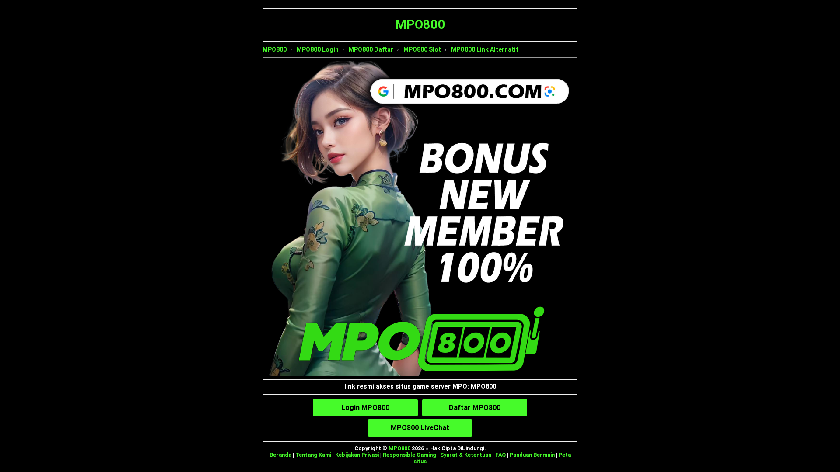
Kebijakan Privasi (357, 454)
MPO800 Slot (422, 49)
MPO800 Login (318, 49)
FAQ (500, 454)
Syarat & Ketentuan (465, 454)
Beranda (280, 454)
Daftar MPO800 (474, 407)
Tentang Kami (313, 454)
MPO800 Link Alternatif (484, 49)
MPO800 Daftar (371, 49)
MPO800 (274, 49)
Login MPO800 (365, 407)
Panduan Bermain (532, 454)
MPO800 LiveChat (420, 427)
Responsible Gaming (409, 454)
